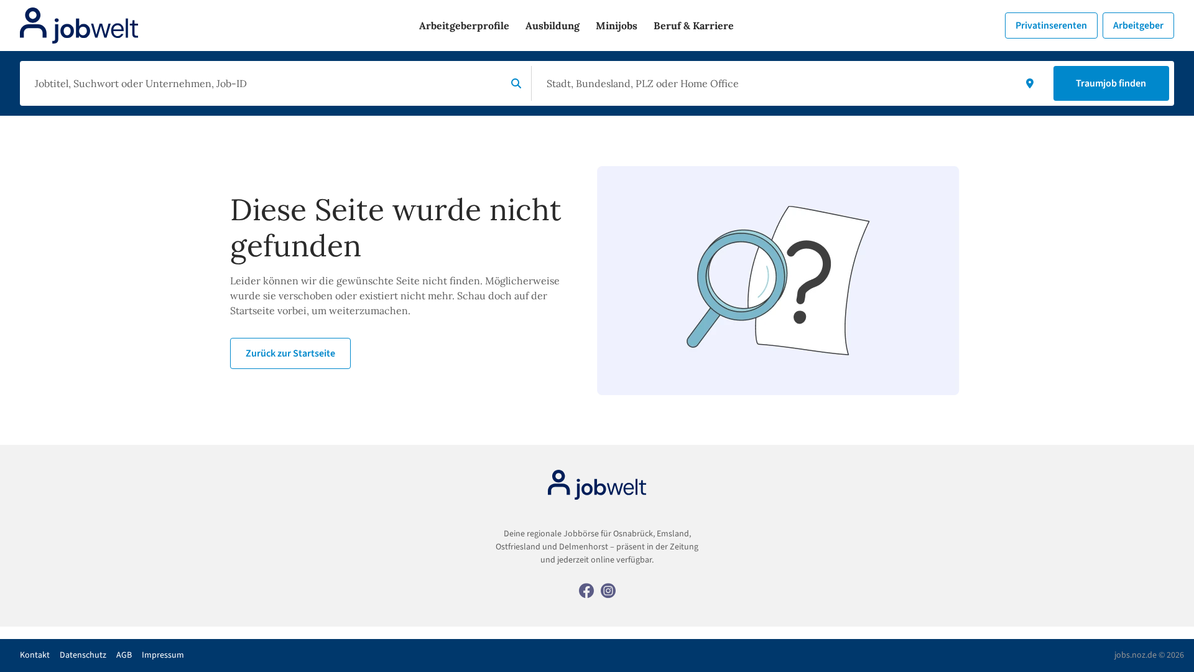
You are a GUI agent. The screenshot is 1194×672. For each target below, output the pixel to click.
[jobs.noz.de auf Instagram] (608, 590)
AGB (124, 655)
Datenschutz (83, 655)
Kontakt (35, 655)
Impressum (163, 655)
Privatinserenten (1051, 25)
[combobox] (265, 83)
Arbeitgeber (1138, 25)
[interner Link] (79, 25)
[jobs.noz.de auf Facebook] (586, 590)
